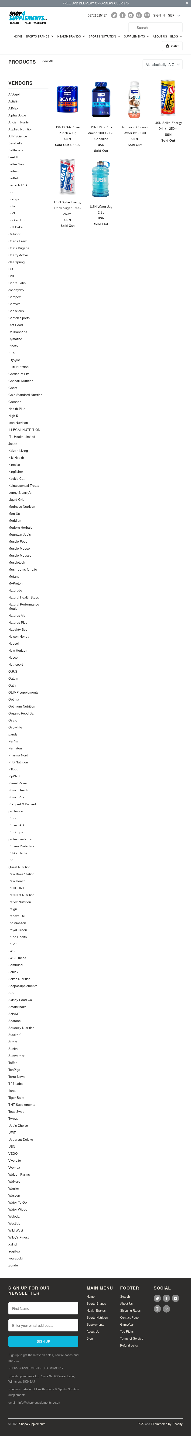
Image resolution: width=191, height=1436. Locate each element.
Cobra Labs (17, 283)
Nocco (13, 657)
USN (11, 1146)
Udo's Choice (18, 1125)
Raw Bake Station (21, 874)
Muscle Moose (19, 548)
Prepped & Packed (22, 804)
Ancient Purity (18, 122)
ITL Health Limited (21, 437)
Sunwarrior (16, 1056)
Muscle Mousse (19, 555)
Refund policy (129, 1345)
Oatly (12, 685)
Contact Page (129, 1317)
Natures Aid (16, 615)
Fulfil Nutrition (18, 367)
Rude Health (17, 937)
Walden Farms (19, 1174)
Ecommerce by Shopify (167, 1424)
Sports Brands (37, 36)
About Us (160, 36)
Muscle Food (17, 541)
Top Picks (127, 1331)
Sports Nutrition (103, 36)
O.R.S (12, 671)
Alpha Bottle (17, 115)
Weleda (14, 1216)
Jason (12, 444)
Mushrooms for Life (22, 569)
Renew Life (16, 916)
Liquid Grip (16, 499)
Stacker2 (14, 1035)
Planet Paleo (17, 783)
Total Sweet (16, 1111)
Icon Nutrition (18, 423)
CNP (11, 276)
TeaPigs (14, 1070)
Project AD (16, 825)
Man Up (14, 513)
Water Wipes (17, 1209)
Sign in (159, 15)
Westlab (14, 1223)
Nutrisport (15, 664)
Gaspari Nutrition (20, 381)
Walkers (14, 1181)
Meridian (14, 520)
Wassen (14, 1195)
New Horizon (17, 650)
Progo (12, 818)
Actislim (14, 101)
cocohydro (16, 290)
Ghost (12, 388)
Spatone (14, 1021)
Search (125, 1296)
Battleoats (15, 150)
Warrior (13, 1188)
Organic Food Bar (21, 713)
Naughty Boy (17, 629)
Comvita (14, 304)
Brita (11, 206)
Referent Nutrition (21, 895)
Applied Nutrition (20, 129)
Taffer (12, 1063)
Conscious (16, 311)
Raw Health (16, 881)
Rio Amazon (17, 923)
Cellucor (14, 234)
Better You (16, 164)
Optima (13, 699)
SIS (11, 993)
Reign (12, 909)
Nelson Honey (18, 636)
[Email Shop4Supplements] (147, 15)
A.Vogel (14, 94)
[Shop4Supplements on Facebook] (122, 15)
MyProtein (15, 583)
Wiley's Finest (18, 1237)
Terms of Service (131, 1338)
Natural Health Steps (23, 597)
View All (47, 61)
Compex (14, 297)
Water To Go (17, 1202)
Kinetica (14, 464)
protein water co (20, 839)
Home (18, 36)
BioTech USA (17, 185)
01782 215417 (97, 15)
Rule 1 (13, 944)
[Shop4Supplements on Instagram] (139, 15)
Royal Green (17, 930)
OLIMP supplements (23, 692)
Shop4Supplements (22, 986)
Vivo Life (14, 1160)
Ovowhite (15, 727)
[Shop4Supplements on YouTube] (131, 15)
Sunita (13, 1049)
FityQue (14, 360)
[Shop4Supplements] (28, 18)
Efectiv (13, 346)
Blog (174, 36)
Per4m (13, 741)
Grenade (14, 402)
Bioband (14, 171)
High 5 (13, 416)
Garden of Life (19, 374)
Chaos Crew (17, 241)
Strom (12, 1042)
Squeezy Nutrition (21, 1028)
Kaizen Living (18, 451)
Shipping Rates (130, 1310)
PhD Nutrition (18, 762)
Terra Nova (16, 1077)
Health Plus (16, 409)
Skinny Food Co (20, 1000)
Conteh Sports (19, 318)
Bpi (10, 192)
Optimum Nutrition (21, 706)
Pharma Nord (18, 755)
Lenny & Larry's (19, 492)
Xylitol (12, 1244)
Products (22, 61)
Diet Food (15, 325)
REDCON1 (16, 888)
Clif (10, 269)
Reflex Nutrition (19, 902)
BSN (11, 213)
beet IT (13, 157)
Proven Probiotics (21, 846)
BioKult (13, 178)
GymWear (127, 1324)
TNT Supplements (21, 1104)
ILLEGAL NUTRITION (24, 430)
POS (141, 1424)
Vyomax (14, 1167)
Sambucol (15, 965)
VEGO (13, 1153)
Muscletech (16, 562)
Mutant (13, 576)
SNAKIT (14, 1014)
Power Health (18, 790)
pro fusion (15, 811)
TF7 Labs (15, 1084)
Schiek (13, 972)
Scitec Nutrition (19, 979)
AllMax (13, 108)
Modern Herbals (20, 527)
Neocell (13, 643)
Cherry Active (18, 255)
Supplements (135, 36)
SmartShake (17, 1007)
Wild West (15, 1230)
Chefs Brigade (18, 248)
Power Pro (16, 797)
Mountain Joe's (19, 534)
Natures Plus (17, 622)
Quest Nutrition (19, 867)
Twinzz (13, 1118)
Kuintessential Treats (23, 485)
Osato (12, 720)
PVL (11, 860)
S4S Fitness (17, 958)
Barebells (15, 143)
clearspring (16, 262)
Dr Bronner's (17, 332)
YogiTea (14, 1251)
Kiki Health (16, 457)
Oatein (13, 678)
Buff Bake (15, 227)
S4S (11, 951)
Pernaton (15, 748)
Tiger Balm (16, 1097)
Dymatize (15, 339)
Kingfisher (15, 471)
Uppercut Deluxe (20, 1139)
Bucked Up (16, 220)
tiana (12, 1090)
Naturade (15, 590)
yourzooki (15, 1258)
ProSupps (15, 832)
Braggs (13, 199)
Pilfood (13, 769)
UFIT (12, 1132)
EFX (11, 353)
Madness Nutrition (21, 506)
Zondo (13, 1265)
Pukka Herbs (17, 853)
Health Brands (69, 36)
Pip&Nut (14, 776)
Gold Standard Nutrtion (25, 395)
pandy (12, 734)
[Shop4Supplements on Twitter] (114, 15)
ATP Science (17, 136)
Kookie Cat (16, 478)
